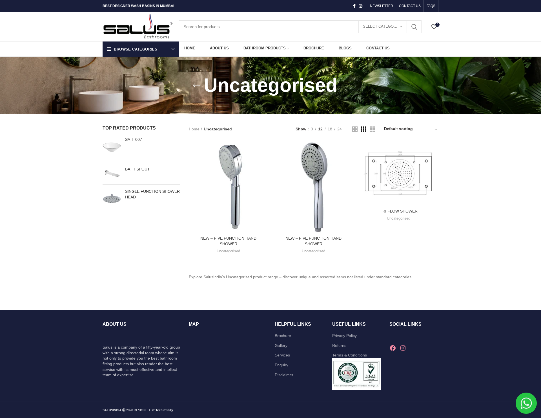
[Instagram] (403, 348)
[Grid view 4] (372, 129)
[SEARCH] (414, 26)
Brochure (283, 335)
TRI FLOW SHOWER (399, 211)
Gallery (281, 345)
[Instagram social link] (360, 6)
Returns (339, 345)
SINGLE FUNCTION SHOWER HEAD (152, 194)
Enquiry (281, 365)
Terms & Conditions (349, 355)
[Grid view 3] (363, 129)
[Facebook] (392, 348)
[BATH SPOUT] (112, 173)
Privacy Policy (344, 335)
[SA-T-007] (112, 147)
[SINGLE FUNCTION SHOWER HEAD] (112, 199)
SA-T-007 (133, 139)
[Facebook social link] (354, 6)
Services (282, 355)
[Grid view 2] (355, 129)
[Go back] (197, 85)
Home (194, 129)
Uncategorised (228, 251)
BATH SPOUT (137, 169)
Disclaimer (284, 375)
